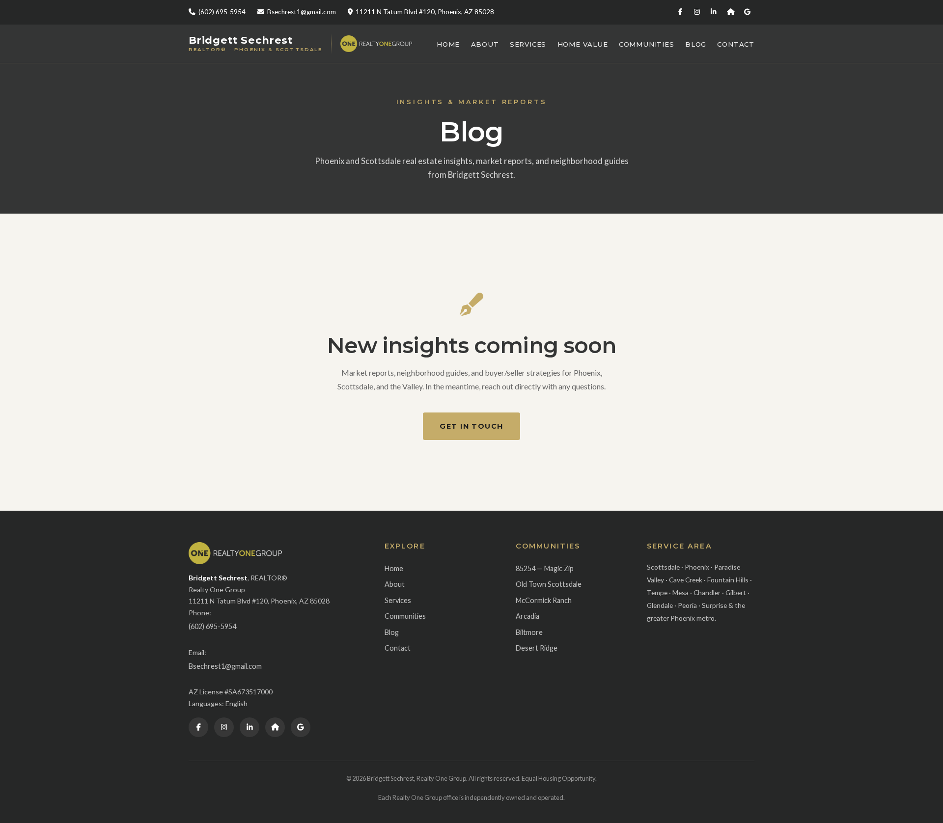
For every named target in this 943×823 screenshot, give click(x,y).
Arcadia (527, 616)
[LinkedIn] (713, 12)
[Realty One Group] (376, 43)
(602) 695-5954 (222, 12)
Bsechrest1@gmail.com (301, 12)
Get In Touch (471, 426)
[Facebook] (680, 12)
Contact (735, 44)
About (485, 44)
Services (528, 44)
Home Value (582, 44)
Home (448, 44)
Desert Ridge (536, 648)
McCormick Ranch (544, 600)
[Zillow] (730, 12)
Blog (695, 44)
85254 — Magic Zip (545, 568)
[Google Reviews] (747, 12)
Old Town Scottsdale (549, 584)
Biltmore (529, 632)
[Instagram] (697, 12)
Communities (646, 44)
